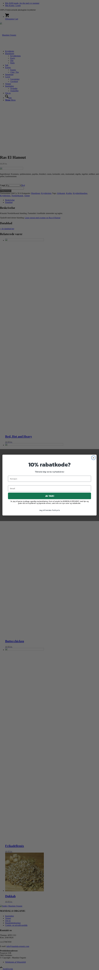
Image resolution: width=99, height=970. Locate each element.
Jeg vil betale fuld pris (49, 510)
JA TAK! (49, 496)
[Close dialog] (93, 458)
